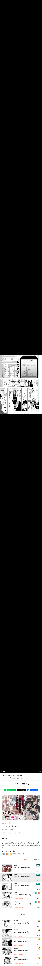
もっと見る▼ (21, 914)
